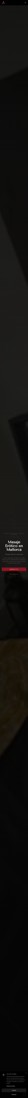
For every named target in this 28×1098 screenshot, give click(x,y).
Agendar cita (14, 569)
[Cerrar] (26, 1073)
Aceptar (14, 1090)
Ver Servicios (14, 574)
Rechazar (14, 1094)
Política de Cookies (11, 1086)
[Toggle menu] (25, 3)
